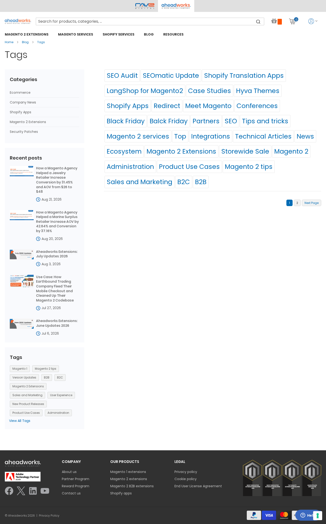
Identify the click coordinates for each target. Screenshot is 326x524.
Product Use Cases (189, 166)
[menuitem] (26, 34)
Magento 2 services (138, 136)
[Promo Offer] (276, 21)
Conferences (257, 105)
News (305, 136)
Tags (41, 42)
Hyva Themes (257, 90)
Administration (130, 166)
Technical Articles (263, 136)
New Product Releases (28, 404)
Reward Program (75, 486)
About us (69, 471)
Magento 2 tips (249, 166)
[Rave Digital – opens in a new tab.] (145, 6)
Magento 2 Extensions (181, 151)
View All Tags (19, 420)
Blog (25, 42)
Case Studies (209, 90)
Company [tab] (71, 461)
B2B (200, 181)
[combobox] (150, 21)
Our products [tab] (124, 461)
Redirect (167, 105)
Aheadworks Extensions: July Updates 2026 (57, 254)
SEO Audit (122, 75)
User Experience (61, 395)
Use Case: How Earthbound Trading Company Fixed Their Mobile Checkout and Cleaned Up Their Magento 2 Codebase (55, 289)
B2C (183, 181)
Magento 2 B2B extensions (132, 486)
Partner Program (75, 479)
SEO (231, 121)
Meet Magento (208, 105)
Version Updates (24, 377)
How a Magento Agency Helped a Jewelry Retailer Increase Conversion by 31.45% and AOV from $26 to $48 (56, 180)
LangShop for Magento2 (145, 90)
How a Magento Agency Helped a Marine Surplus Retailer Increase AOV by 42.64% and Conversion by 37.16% (57, 221)
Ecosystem (124, 151)
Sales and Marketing (139, 181)
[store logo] (18, 21)
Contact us (71, 493)
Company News (23, 102)
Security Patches (24, 131)
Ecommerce (20, 92)
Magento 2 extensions (128, 479)
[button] (176, 6)
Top (180, 136)
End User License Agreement (198, 486)
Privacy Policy (49, 515)
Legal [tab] (179, 461)
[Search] (258, 21)
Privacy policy (185, 471)
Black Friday (126, 121)
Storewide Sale (245, 151)
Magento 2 (291, 151)
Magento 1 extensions (128, 471)
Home (9, 42)
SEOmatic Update (171, 75)
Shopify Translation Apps (244, 75)
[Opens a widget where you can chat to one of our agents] (308, 516)
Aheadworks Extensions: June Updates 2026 (57, 323)
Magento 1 (19, 369)
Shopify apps (121, 493)
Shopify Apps (128, 105)
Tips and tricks (265, 121)
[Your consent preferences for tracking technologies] (317, 515)
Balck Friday (169, 121)
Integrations (210, 136)
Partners (206, 121)
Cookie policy (185, 479)
